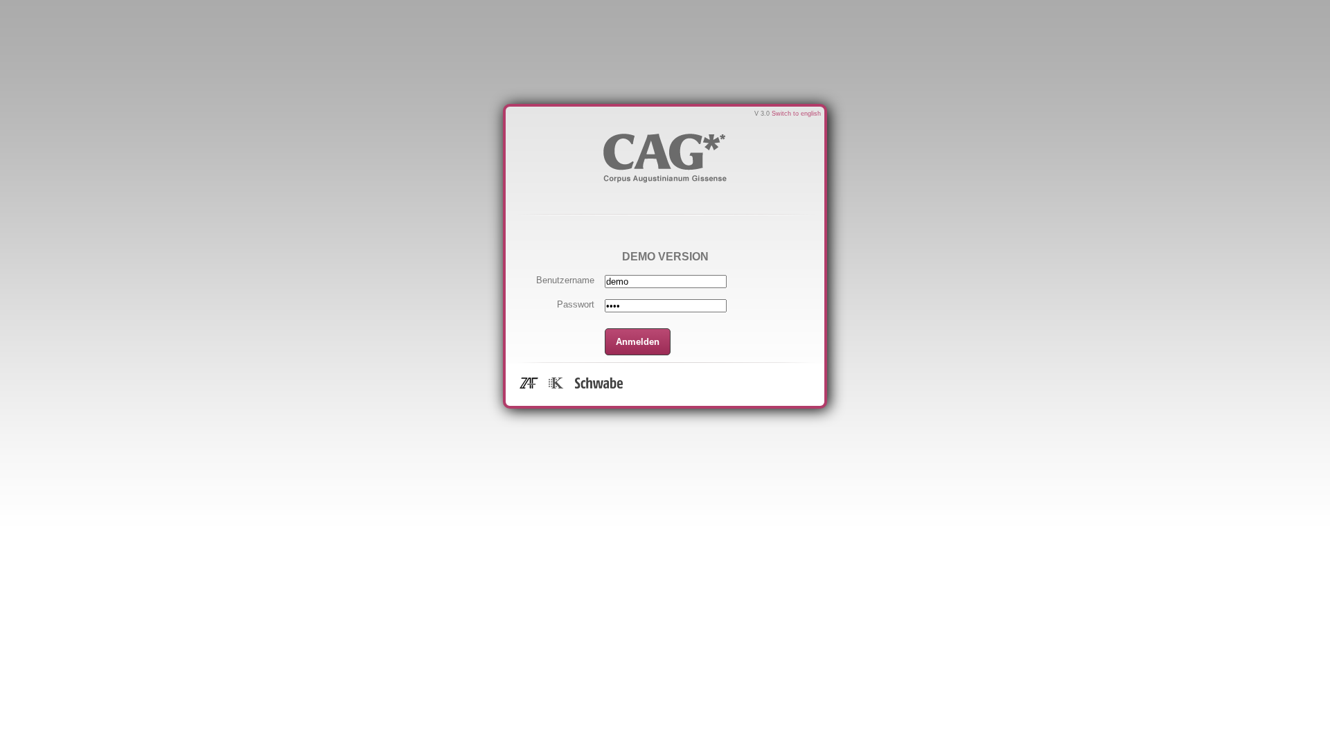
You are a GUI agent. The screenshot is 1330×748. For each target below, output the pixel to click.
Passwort (575, 304)
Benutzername (565, 280)
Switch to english (796, 113)
